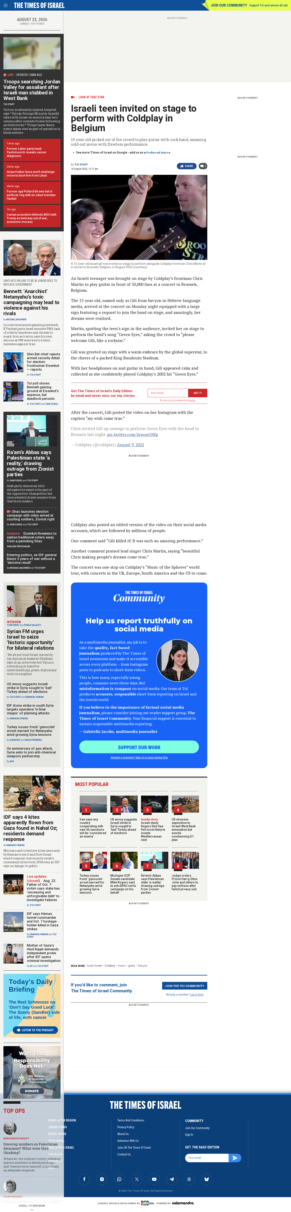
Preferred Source (158, 152)
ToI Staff (81, 164)
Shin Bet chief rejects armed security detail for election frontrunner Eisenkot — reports (43, 362)
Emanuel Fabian (35, 697)
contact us (124, 1154)
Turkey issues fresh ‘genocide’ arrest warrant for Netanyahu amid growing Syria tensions (92, 884)
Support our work (139, 747)
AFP (12, 761)
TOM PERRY (13, 625)
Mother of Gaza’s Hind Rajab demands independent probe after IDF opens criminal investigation (44, 953)
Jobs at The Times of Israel (134, 1147)
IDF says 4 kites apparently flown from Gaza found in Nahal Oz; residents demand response (30, 828)
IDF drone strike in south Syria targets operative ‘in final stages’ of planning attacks (30, 709)
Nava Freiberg (33, 740)
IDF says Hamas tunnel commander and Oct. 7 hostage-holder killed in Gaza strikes (42, 921)
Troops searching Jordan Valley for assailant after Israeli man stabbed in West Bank (31, 90)
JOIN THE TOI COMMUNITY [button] (184, 986)
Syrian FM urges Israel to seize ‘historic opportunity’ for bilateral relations (30, 640)
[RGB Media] (148, 1203)
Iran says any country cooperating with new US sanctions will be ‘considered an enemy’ (93, 828)
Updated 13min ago (29, 75)
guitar (131, 965)
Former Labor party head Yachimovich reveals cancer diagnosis (26, 152)
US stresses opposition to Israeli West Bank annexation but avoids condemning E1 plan (184, 830)
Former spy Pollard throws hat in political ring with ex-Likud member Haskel (31, 195)
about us (123, 1134)
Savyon (142, 965)
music (121, 965)
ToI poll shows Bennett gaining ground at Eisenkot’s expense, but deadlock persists (43, 391)
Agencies (15, 740)
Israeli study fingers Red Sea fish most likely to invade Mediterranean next (153, 830)
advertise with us (128, 1140)
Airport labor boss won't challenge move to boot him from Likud (31, 173)
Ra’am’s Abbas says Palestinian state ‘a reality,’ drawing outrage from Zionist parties (152, 884)
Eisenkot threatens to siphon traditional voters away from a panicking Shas (32, 537)
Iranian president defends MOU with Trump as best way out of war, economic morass (31, 218)
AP (31, 966)
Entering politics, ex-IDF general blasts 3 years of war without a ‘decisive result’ (32, 559)
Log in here (196, 994)
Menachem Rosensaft (16, 1138)
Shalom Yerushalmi (18, 546)
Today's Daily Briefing (31, 985)
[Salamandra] (182, 1202)
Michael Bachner (16, 319)
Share (189, 166)
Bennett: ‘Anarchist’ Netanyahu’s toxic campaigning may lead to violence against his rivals (31, 302)
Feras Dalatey (32, 625)
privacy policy (125, 1127)
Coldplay (110, 965)
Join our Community (229, 5)
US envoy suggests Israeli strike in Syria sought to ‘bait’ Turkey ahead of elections (123, 826)
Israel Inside (94, 965)
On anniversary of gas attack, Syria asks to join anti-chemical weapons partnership (31, 752)
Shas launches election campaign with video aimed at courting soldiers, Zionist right (31, 515)
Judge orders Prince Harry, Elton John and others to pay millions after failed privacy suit (185, 882)
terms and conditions (130, 1120)
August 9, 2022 (130, 444)
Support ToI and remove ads (268, 5)
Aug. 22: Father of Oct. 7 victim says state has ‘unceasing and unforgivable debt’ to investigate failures (43, 890)
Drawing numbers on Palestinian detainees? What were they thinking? (30, 1148)
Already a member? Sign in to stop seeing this (139, 757)
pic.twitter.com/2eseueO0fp (132, 434)
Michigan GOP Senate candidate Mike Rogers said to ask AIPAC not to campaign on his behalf (123, 884)
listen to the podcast (38, 1030)
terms (192, 400)
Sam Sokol (52, 404)
